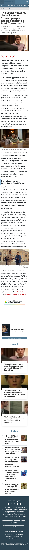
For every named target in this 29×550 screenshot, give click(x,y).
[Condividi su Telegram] (13, 56)
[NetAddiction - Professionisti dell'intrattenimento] (18, 531)
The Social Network (17, 329)
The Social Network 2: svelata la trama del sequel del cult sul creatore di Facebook (13, 420)
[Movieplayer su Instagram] (14, 504)
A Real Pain (19, 292)
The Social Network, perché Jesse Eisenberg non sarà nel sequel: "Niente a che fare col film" (14, 367)
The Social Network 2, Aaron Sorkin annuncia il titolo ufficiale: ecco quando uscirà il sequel (14, 393)
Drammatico (20, 331)
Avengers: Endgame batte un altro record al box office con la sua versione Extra (12, 450)
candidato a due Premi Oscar (15, 295)
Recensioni (9, 5)
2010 (14, 331)
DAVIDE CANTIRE (10, 53)
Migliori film (18, 5)
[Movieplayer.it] (9, 2)
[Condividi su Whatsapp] (9, 56)
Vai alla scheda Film (14, 338)
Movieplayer (4, 8)
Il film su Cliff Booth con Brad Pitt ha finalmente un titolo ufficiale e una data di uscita (12, 439)
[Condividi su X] (6, 56)
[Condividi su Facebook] (2, 56)
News (2, 5)
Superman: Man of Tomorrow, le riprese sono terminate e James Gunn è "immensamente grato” (12, 475)
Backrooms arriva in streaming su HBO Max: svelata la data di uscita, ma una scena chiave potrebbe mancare (12, 488)
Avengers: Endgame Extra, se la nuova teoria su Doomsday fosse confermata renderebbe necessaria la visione (12, 462)
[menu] (2, 2)
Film (10, 8)
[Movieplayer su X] (11, 504)
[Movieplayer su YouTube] (17, 504)
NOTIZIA (3, 53)
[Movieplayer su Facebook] (8, 504)
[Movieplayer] (14, 501)
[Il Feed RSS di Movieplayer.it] (20, 504)
